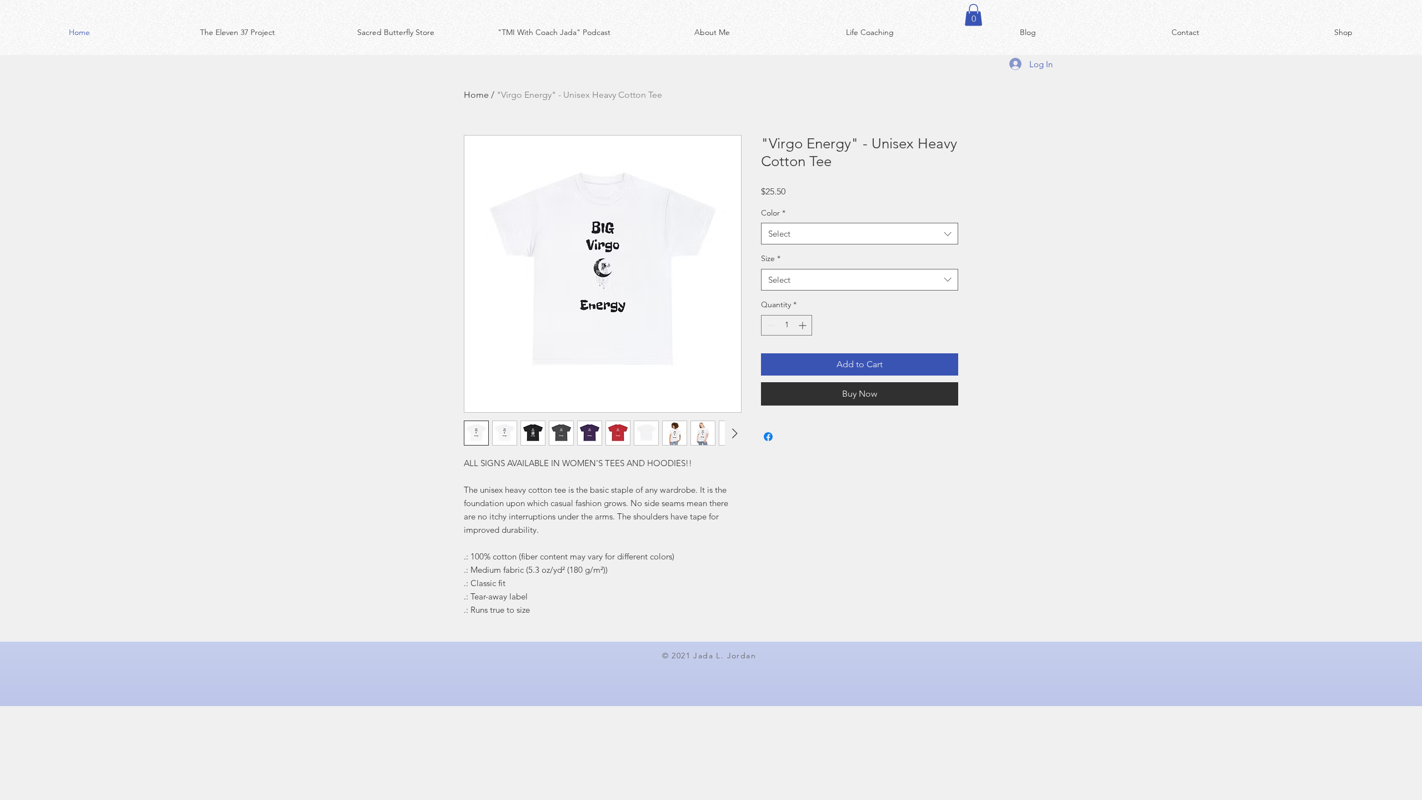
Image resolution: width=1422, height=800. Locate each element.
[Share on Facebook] (768, 436)
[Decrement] (770, 325)
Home (476, 94)
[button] (973, 15)
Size (770, 258)
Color (773, 213)
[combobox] (859, 233)
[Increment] (803, 325)
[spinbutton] (787, 325)
